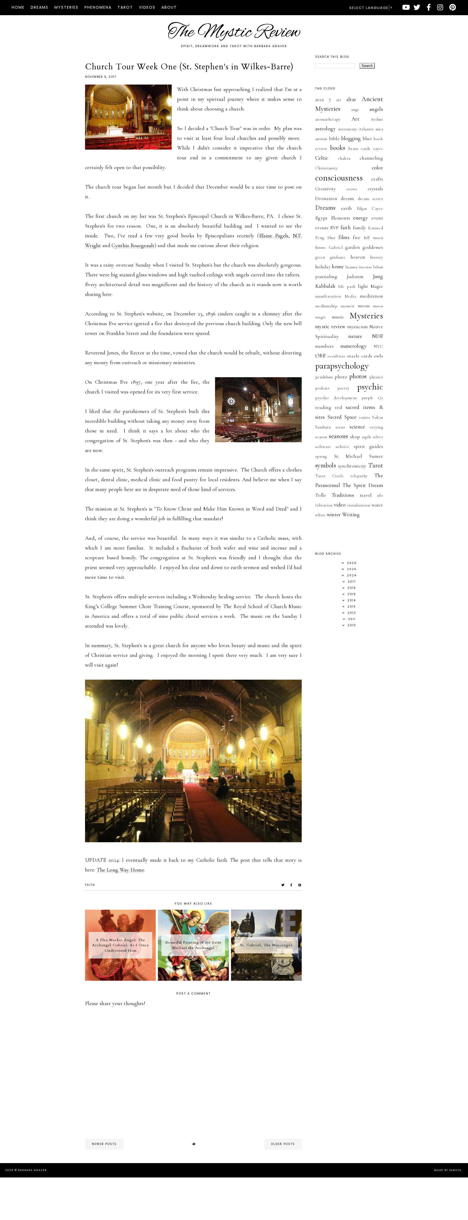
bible (334, 138)
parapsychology (342, 365)
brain (353, 148)
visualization (358, 505)
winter (334, 514)
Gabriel (336, 247)
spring (321, 456)
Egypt (321, 218)
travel (366, 495)
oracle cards (359, 356)
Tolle (320, 495)
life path (346, 286)
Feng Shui (325, 237)
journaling (326, 276)
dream (347, 198)
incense (365, 267)
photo (341, 377)
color (377, 167)
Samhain (323, 427)
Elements (340, 218)
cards (365, 148)
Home (18, 7)
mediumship (326, 306)
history (376, 257)
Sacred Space (342, 417)
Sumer (376, 456)
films (344, 237)
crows (351, 189)
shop (355, 437)
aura (379, 129)
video (340, 505)
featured (375, 228)
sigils (366, 437)
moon (364, 306)
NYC (378, 346)
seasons (338, 436)
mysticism (357, 327)
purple (367, 398)
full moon (373, 237)
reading (323, 407)
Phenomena (98, 7)
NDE (377, 336)
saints (364, 417)
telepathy (359, 476)
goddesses (373, 247)
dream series (370, 198)
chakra (344, 158)
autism (321, 138)
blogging (351, 138)
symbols (325, 465)
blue (367, 138)
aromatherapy (328, 119)
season (321, 437)
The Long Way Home (120, 870)
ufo (380, 495)
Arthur (376, 119)
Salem (377, 417)
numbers (324, 346)
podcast (322, 388)
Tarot (125, 7)
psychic (370, 386)
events (321, 228)
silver (378, 437)
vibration (324, 505)
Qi (380, 398)
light (363, 286)
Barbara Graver (32, 1170)
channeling (371, 158)
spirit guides (368, 446)
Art (355, 119)
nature (355, 336)
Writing (351, 514)
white (320, 515)
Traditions (343, 495)
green (320, 257)
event (377, 218)
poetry (343, 388)
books (337, 148)
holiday (323, 267)
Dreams (39, 7)
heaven (357, 257)
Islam (378, 267)
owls (378, 356)
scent (340, 427)
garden (352, 247)
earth (346, 208)
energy (360, 218)
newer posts (104, 1144)
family (359, 228)
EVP (334, 228)
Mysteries (66, 7)
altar (351, 99)
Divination (326, 198)
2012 (319, 99)
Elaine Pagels (274, 236)
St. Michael (348, 456)
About (169, 7)
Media (350, 296)
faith (90, 885)
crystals (375, 189)
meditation (371, 296)
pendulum (324, 377)
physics (376, 377)
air (338, 99)
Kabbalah (325, 286)
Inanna (351, 267)
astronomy (347, 129)
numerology (353, 346)
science (357, 427)
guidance (338, 257)
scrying (376, 427)
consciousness (339, 177)
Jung (378, 276)
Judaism (355, 276)
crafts (377, 179)
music (338, 317)
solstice (342, 446)
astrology (325, 128)
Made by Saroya (447, 1170)
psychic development (336, 398)
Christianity (326, 168)
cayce (378, 148)
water (377, 505)
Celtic (321, 158)
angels (376, 109)
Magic (377, 286)
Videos (147, 7)
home (338, 266)
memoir (348, 306)
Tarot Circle (329, 476)
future (320, 247)
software (323, 446)
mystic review (330, 326)
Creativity (325, 189)
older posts (283, 1144)
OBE (320, 356)
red (338, 407)
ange (355, 109)
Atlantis (366, 129)
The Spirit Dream (362, 485)
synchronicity (352, 466)
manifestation (328, 296)
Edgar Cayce (370, 208)
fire (356, 237)
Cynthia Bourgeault (133, 245)
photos (358, 376)
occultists (336, 356)
